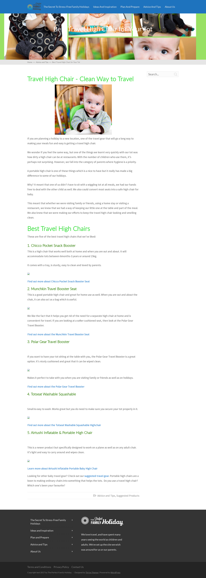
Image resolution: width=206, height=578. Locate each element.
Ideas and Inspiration (105, 6)
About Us (170, 6)
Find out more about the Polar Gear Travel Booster (55, 386)
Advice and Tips (152, 6)
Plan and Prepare (130, 6)
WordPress (115, 572)
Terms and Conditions (39, 566)
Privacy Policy (61, 566)
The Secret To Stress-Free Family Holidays (66, 6)
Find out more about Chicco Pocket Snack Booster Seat (58, 281)
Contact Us (77, 566)
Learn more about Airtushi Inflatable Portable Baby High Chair (62, 468)
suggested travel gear (96, 476)
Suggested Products (127, 495)
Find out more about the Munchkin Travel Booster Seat (58, 334)
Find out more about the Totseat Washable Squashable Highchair (64, 425)
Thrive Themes (92, 572)
